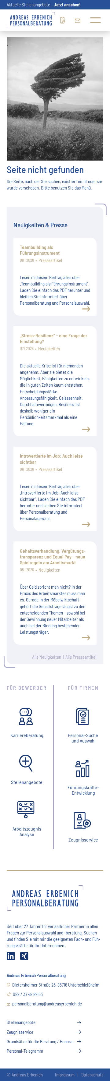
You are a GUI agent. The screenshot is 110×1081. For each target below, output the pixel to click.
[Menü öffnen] (95, 20)
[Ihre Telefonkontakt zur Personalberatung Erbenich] (63, 20)
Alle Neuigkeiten (46, 657)
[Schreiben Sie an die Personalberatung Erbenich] (77, 20)
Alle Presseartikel (80, 657)
